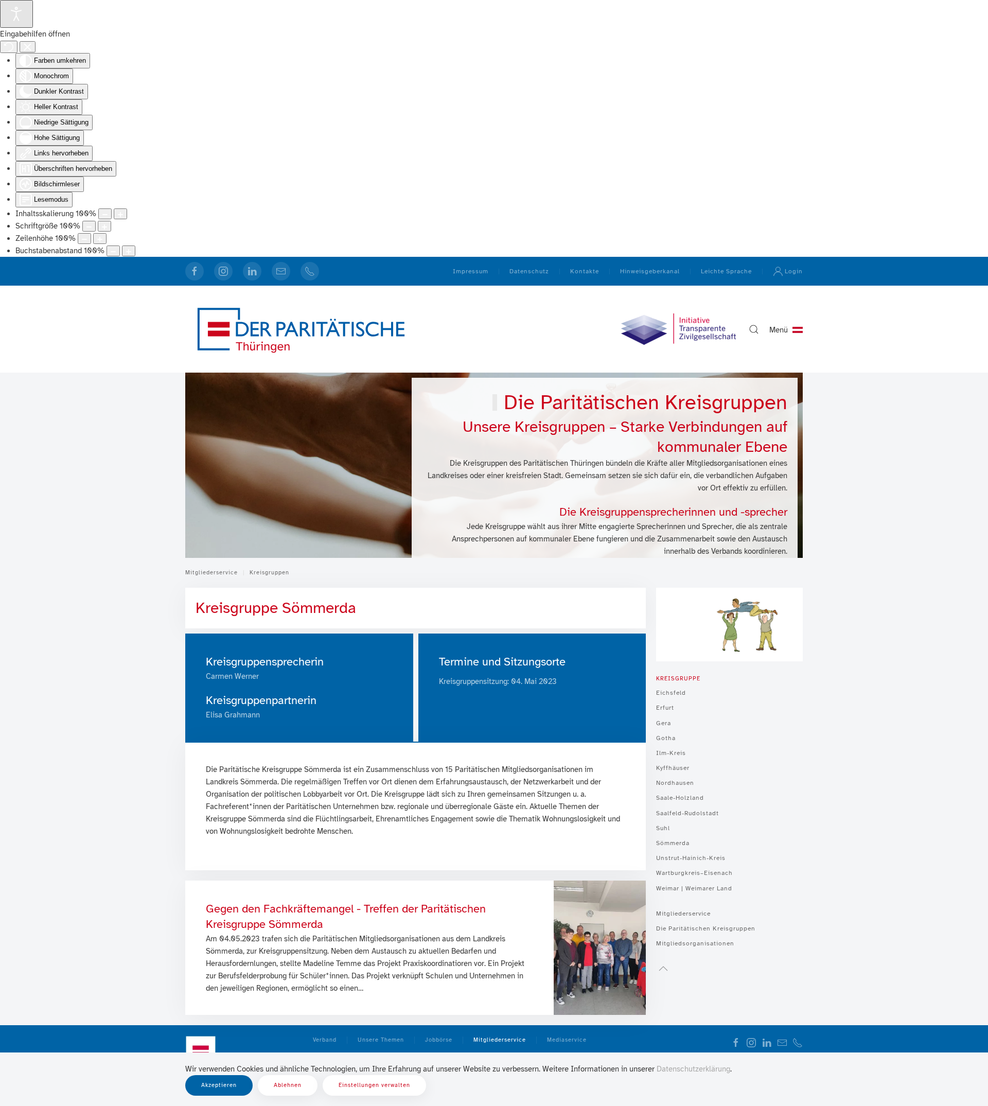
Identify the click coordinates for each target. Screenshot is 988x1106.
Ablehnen (288, 1085)
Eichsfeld (671, 692)
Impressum (470, 271)
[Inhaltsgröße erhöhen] (120, 213)
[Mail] (281, 271)
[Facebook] (194, 271)
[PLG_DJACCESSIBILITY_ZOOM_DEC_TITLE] (105, 213)
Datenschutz (529, 271)
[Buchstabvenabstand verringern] (113, 250)
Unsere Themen (381, 1040)
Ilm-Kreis (671, 753)
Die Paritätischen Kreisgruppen (705, 928)
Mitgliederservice (683, 913)
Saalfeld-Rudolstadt (687, 813)
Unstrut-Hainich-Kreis (691, 858)
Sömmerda (673, 843)
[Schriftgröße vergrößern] (104, 226)
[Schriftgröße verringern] (89, 226)
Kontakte (584, 271)
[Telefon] (310, 271)
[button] (754, 329)
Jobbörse (438, 1040)
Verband (325, 1040)
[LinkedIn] (252, 271)
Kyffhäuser (673, 767)
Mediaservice (567, 1040)
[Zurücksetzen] (8, 47)
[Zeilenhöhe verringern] (84, 238)
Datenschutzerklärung (693, 1069)
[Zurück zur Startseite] (301, 329)
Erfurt (665, 707)
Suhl (663, 828)
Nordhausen (675, 782)
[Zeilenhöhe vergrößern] (100, 238)
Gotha (666, 738)
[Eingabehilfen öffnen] (16, 14)
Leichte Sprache (726, 271)
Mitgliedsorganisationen (695, 943)
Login (794, 271)
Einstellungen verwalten (374, 1085)
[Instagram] (223, 271)
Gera (663, 723)
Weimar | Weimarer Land (694, 888)
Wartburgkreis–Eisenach (694, 872)
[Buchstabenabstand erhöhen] (128, 250)
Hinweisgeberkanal (650, 271)
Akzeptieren (219, 1085)
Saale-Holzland (680, 797)
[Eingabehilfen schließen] (28, 46)
